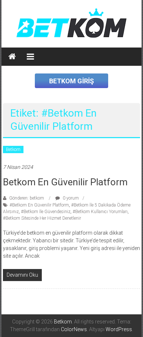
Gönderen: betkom (26, 198)
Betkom (13, 149)
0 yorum (70, 198)
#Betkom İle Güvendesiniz (45, 211)
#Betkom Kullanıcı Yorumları (100, 211)
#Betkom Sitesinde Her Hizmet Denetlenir (42, 218)
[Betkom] (12, 57)
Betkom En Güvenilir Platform (65, 182)
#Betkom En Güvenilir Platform (39, 205)
